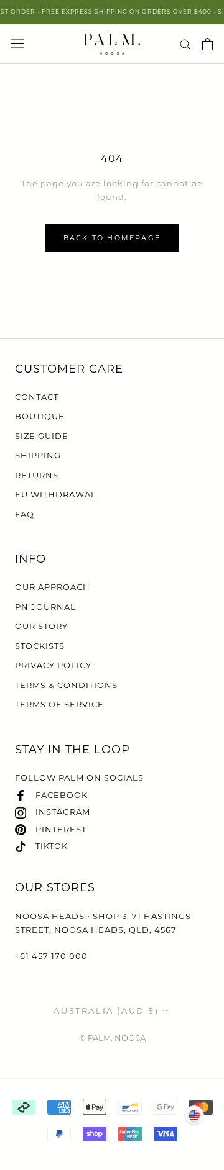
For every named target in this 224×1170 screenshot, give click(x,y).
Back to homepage (112, 238)
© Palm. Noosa (112, 1038)
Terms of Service (59, 704)
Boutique (40, 416)
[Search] (185, 44)
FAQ (24, 514)
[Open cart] (207, 44)
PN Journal (45, 607)
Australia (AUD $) (106, 1010)
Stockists (40, 646)
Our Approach (52, 587)
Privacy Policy (53, 665)
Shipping (38, 455)
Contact (36, 397)
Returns (36, 475)
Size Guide (41, 436)
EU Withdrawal (55, 494)
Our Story (41, 626)
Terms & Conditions (66, 685)
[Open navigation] (17, 43)
